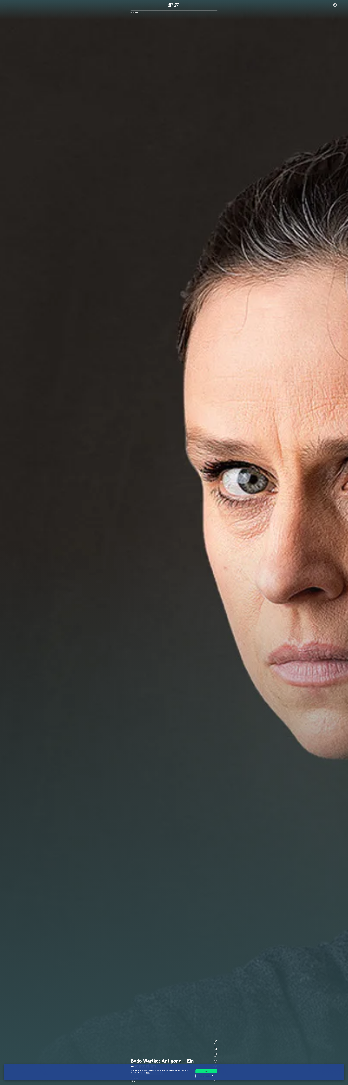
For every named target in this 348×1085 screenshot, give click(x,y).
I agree (206, 1071)
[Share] (215, 1061)
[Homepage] (174, 5)
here (148, 1073)
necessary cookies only (206, 1076)
